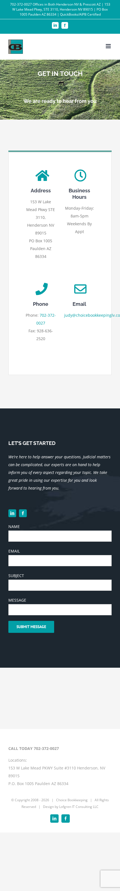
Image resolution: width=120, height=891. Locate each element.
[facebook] (23, 513)
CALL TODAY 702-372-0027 (33, 748)
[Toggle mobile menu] (109, 46)
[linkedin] (12, 513)
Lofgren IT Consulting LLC (79, 806)
